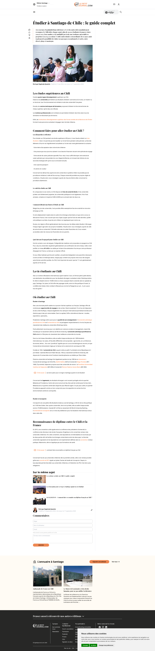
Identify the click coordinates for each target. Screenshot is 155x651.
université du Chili (53, 322)
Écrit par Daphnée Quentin (41, 84)
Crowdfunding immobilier (83, 627)
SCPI (76, 629)
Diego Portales (81, 362)
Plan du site (67, 648)
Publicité (64, 634)
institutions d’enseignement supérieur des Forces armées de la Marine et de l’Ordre (65, 119)
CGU (63, 639)
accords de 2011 (44, 460)
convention (84, 440)
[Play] (116, 12)
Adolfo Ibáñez (60, 362)
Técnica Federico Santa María (71, 367)
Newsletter (55, 631)
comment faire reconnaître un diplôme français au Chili (63, 450)
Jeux (76, 639)
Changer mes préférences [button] (106, 645)
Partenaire (65, 631)
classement (82, 359)
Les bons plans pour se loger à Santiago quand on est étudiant (65, 373)
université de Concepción (42, 411)
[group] (117, 12)
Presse (64, 637)
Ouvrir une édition (67, 629)
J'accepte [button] (85, 645)
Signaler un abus (67, 642)
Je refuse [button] (93, 645)
